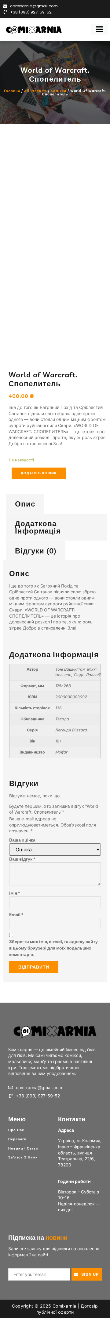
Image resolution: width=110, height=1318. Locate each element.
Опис (25, 503)
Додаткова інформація (38, 527)
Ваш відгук (22, 859)
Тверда (62, 719)
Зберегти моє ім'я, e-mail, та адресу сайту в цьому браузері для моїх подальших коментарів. (53, 948)
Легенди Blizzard (71, 730)
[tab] (25, 504)
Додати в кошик (39, 473)
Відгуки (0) (36, 550)
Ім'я (14, 893)
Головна (12, 91)
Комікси (58, 91)
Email (16, 914)
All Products (35, 91)
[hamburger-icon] (99, 29)
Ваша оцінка (22, 840)
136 (58, 708)
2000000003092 (71, 697)
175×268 (63, 686)
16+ (58, 741)
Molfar (61, 752)
